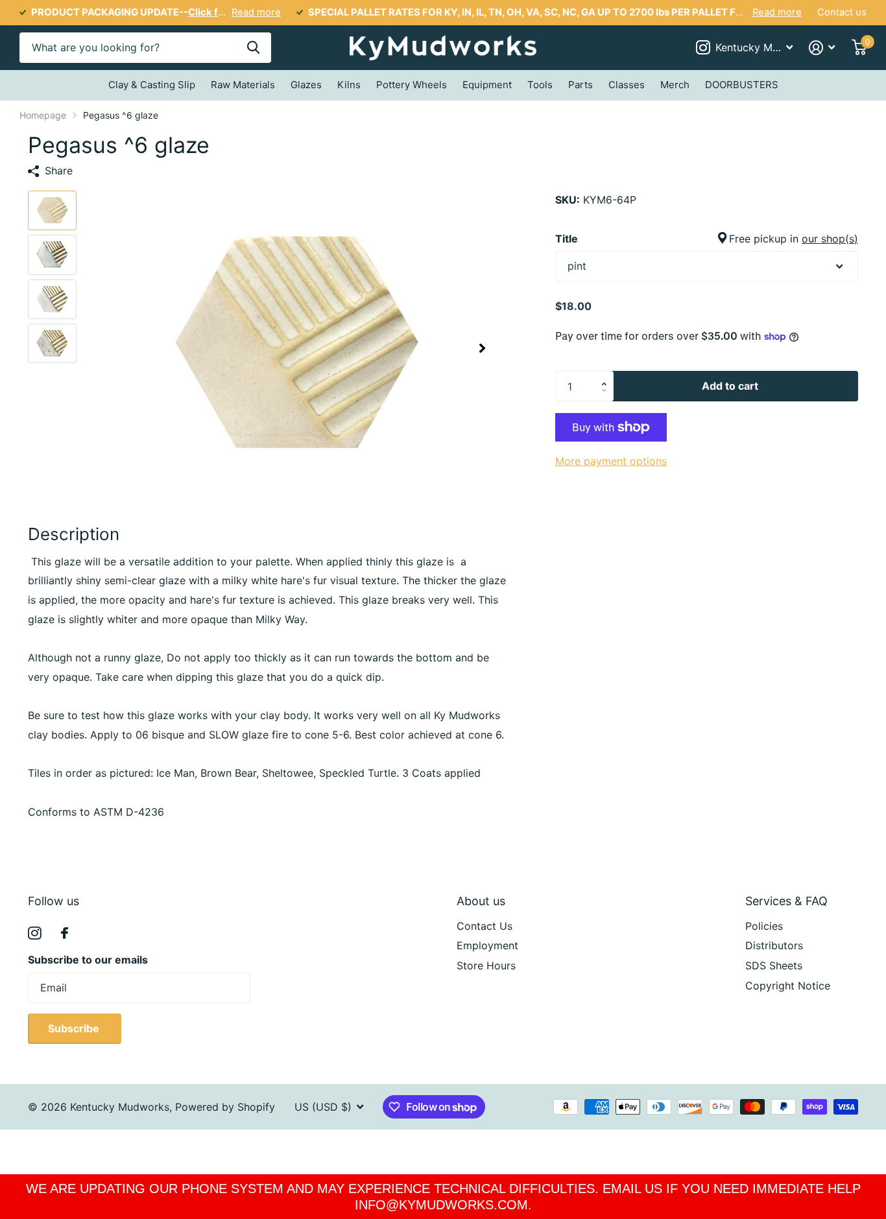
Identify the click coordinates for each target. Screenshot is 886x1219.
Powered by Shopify (225, 1106)
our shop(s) (830, 237)
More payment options (611, 461)
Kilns (349, 84)
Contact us (842, 12)
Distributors (774, 945)
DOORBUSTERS (741, 84)
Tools (540, 84)
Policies (764, 925)
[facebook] (64, 933)
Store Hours (486, 965)
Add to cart (730, 385)
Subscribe (75, 1028)
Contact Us (484, 925)
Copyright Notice (787, 985)
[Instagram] (35, 933)
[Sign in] (822, 47)
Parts (580, 84)
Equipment (487, 84)
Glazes (306, 84)
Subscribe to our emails (88, 959)
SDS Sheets (773, 965)
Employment (487, 945)
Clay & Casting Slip (151, 84)
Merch (674, 84)
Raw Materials (243, 84)
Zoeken (253, 47)
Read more (256, 12)
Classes (626, 84)
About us (481, 901)
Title (706, 237)
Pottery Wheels (411, 84)
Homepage (42, 115)
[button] (482, 348)
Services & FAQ (786, 901)
